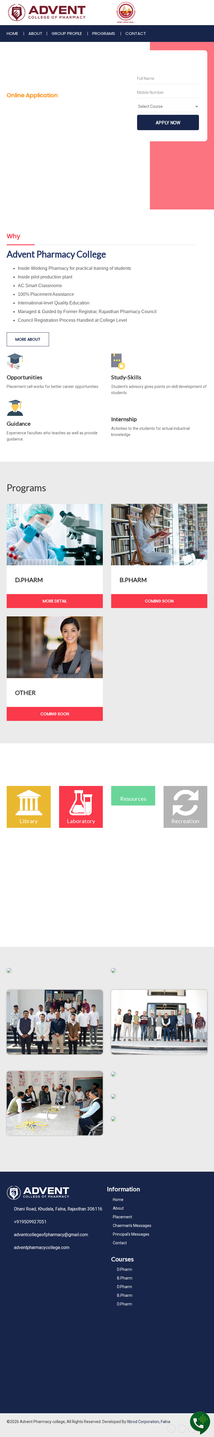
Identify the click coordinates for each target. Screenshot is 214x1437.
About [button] (35, 33)
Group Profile (67, 33)
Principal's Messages (131, 1234)
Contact (135, 33)
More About (27, 339)
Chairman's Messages (132, 1225)
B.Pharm (124, 1278)
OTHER (25, 692)
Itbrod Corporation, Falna (148, 1421)
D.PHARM (29, 579)
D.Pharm (124, 1269)
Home (13, 33)
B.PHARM (133, 579)
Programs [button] (104, 33)
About (118, 1208)
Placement (122, 1217)
